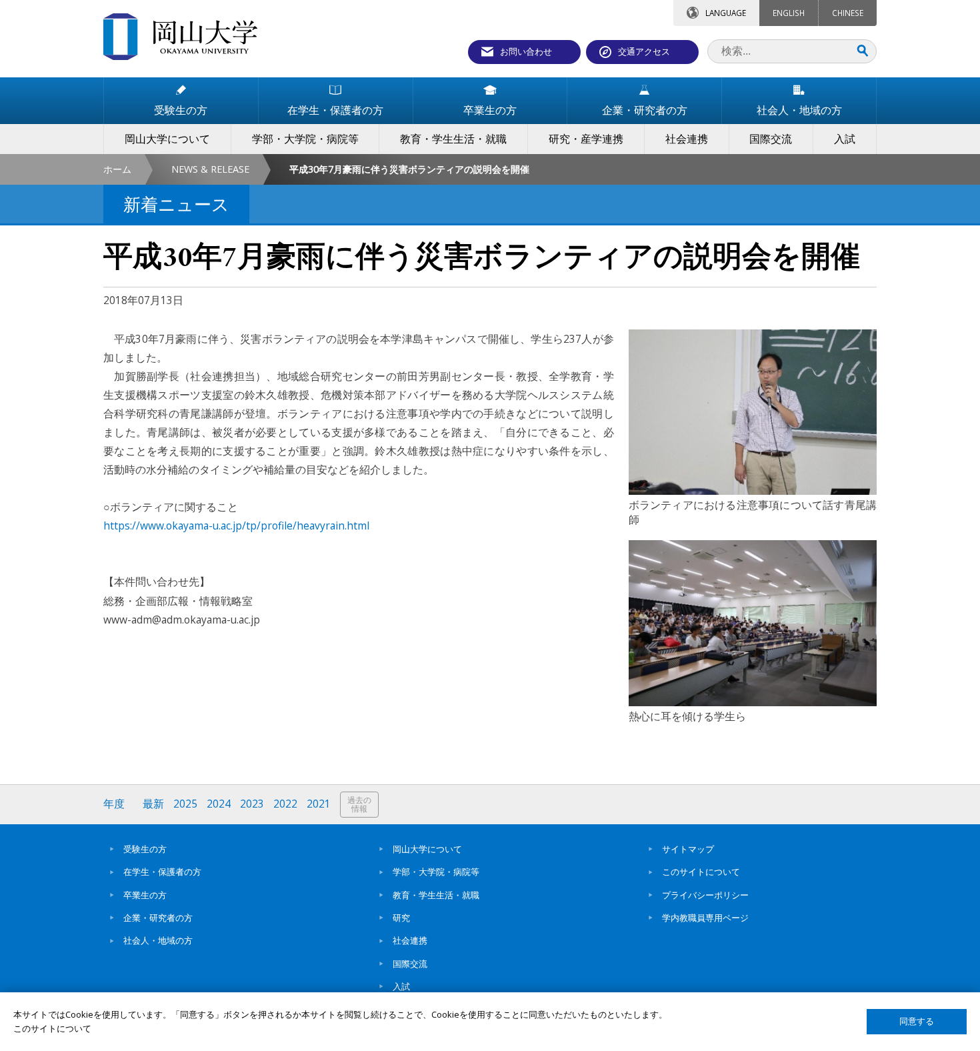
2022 (285, 804)
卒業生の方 (145, 895)
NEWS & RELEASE (210, 169)
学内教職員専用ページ (705, 918)
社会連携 (410, 940)
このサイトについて (701, 872)
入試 (401, 986)
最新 (153, 804)
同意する (916, 1021)
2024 (219, 804)
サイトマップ (688, 849)
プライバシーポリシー (705, 895)
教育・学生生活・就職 (436, 895)
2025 (185, 804)
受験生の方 (145, 849)
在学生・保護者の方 (162, 872)
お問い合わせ (526, 51)
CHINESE (847, 12)
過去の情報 (359, 804)
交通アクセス (644, 51)
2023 (252, 804)
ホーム (117, 169)
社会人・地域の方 (158, 940)
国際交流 (410, 964)
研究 (401, 918)
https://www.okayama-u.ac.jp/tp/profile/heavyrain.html (236, 525)
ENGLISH (789, 12)
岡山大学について (427, 849)
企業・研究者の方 (158, 918)
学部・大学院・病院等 (436, 872)
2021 (319, 804)
